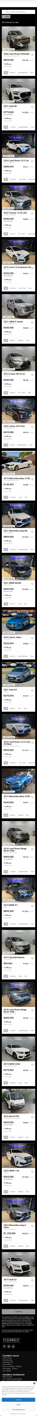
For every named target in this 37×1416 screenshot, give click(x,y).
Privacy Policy (22, 1413)
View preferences (18, 1409)
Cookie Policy (14, 1413)
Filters (7, 16)
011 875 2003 (7, 1358)
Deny (18, 1404)
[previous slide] (3, 38)
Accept (18, 1400)
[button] (34, 1383)
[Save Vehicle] (32, 55)
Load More (18, 1312)
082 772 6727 (7, 1377)
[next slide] (34, 38)
